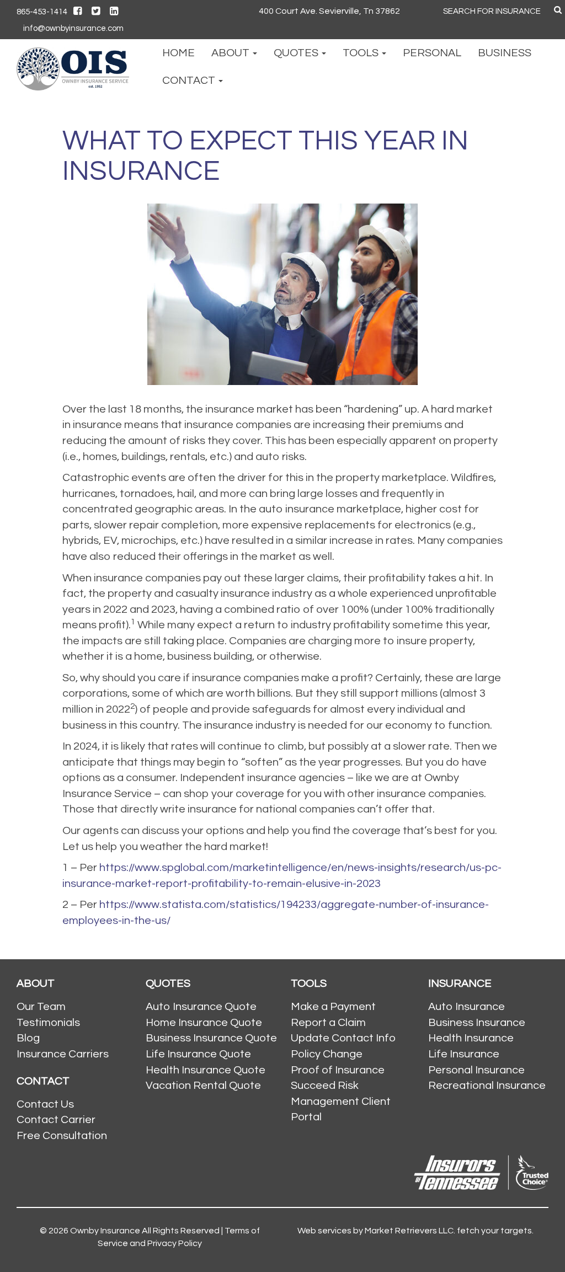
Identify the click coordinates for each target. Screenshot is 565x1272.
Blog (28, 1038)
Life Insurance (463, 1054)
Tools (362, 52)
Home (178, 52)
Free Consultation (62, 1135)
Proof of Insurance (338, 1070)
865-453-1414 (42, 12)
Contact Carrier (56, 1119)
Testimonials (48, 1022)
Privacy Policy (174, 1243)
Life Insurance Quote (198, 1054)
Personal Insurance (476, 1070)
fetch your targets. (494, 1230)
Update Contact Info (343, 1038)
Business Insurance (476, 1022)
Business (504, 52)
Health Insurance (471, 1038)
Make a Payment (333, 1006)
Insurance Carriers (63, 1054)
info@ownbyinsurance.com (73, 28)
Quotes (297, 52)
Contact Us (45, 1104)
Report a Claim (328, 1022)
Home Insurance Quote (204, 1022)
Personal (432, 52)
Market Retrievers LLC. (410, 1230)
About (231, 52)
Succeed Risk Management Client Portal (341, 1101)
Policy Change (327, 1054)
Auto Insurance (466, 1006)
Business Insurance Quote (211, 1038)
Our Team (41, 1006)
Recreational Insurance (487, 1085)
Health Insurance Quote (205, 1070)
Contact (189, 80)
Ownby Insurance (105, 1230)
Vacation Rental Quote (203, 1085)
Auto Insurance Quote (201, 1006)
